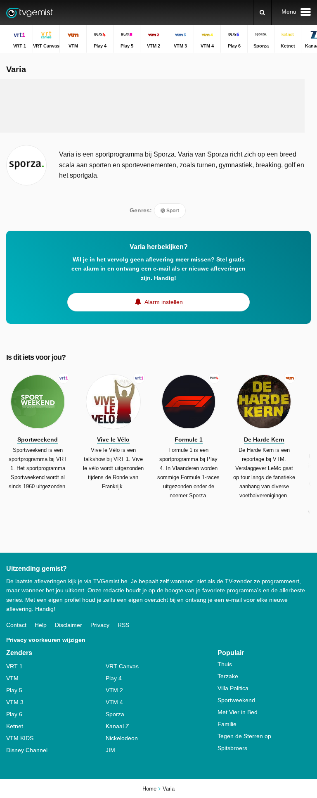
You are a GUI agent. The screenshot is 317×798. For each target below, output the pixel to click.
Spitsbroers (232, 748)
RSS (123, 625)
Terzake (228, 676)
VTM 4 (114, 702)
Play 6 (14, 714)
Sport (172, 211)
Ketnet (14, 726)
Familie (227, 724)
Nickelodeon (122, 738)
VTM (12, 678)
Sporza (115, 714)
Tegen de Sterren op (244, 736)
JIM (110, 750)
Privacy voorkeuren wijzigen (45, 639)
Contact (16, 625)
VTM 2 (114, 690)
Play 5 (14, 690)
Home (149, 789)
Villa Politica (233, 688)
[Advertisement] (158, 105)
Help (41, 625)
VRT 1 (14, 666)
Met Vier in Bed (238, 712)
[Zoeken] (262, 12)
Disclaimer (68, 625)
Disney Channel (26, 750)
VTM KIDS (19, 738)
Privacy (99, 625)
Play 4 (114, 678)
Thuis (225, 664)
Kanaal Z (117, 726)
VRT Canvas (122, 666)
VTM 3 (15, 702)
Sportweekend (236, 700)
